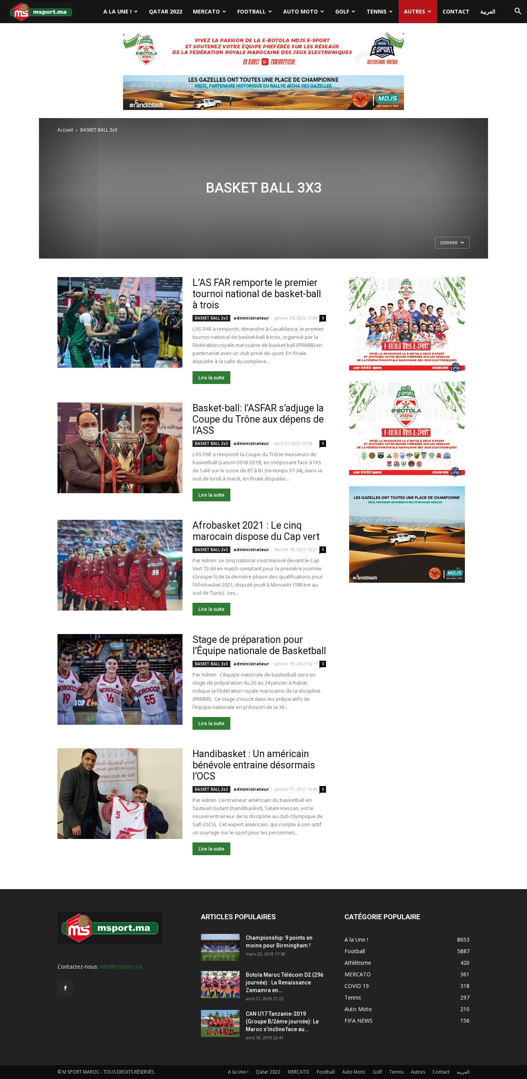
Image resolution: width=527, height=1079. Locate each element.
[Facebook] (65, 988)
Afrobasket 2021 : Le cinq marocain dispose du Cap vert (256, 531)
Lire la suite (211, 378)
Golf (342, 11)
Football (251, 11)
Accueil (65, 130)
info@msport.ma (121, 966)
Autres (414, 11)
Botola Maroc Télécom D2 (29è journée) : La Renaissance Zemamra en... (284, 982)
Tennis (377, 11)
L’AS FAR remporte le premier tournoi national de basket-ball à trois (257, 294)
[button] (517, 12)
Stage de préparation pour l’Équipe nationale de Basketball (259, 645)
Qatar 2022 (165, 11)
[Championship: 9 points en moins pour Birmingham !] (220, 947)
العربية (487, 11)
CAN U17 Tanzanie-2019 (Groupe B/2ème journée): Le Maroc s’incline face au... (282, 1021)
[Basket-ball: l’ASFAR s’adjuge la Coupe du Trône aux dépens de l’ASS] (119, 448)
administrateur (251, 318)
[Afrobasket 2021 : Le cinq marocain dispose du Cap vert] (119, 565)
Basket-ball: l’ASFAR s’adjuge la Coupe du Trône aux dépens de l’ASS (258, 419)
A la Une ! (117, 11)
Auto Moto (300, 11)
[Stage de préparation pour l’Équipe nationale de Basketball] (119, 679)
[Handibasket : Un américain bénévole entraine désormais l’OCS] (119, 793)
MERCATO (206, 11)
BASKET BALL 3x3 (211, 318)
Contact (456, 11)
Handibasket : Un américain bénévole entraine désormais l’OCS (254, 765)
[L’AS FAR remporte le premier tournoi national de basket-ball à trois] (119, 322)
